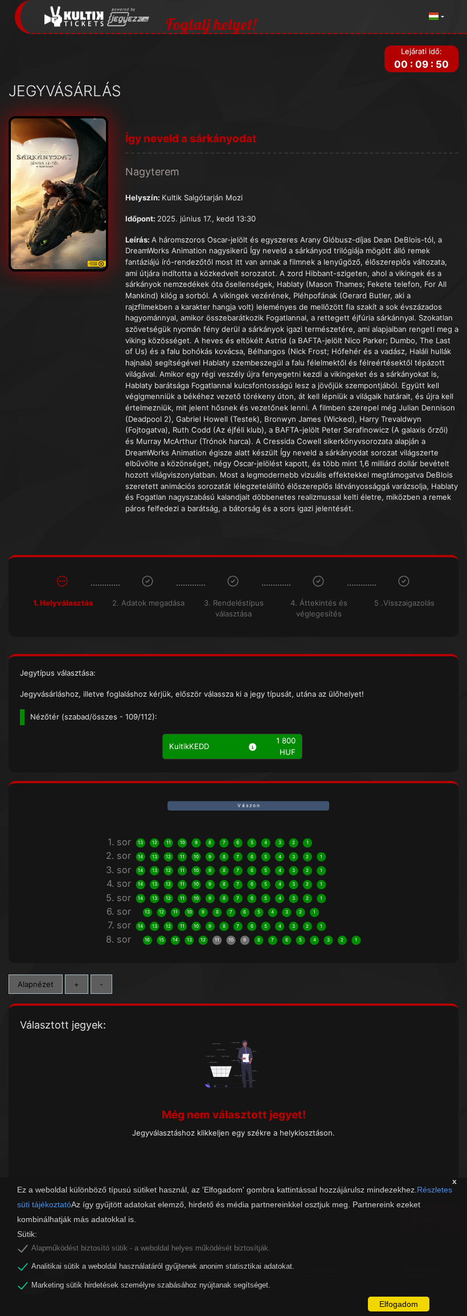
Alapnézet (36, 984)
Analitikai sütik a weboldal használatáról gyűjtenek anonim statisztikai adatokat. (162, 1266)
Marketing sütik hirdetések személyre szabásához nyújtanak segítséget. (151, 1285)
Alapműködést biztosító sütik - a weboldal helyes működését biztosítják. (151, 1248)
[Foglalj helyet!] (97, 17)
